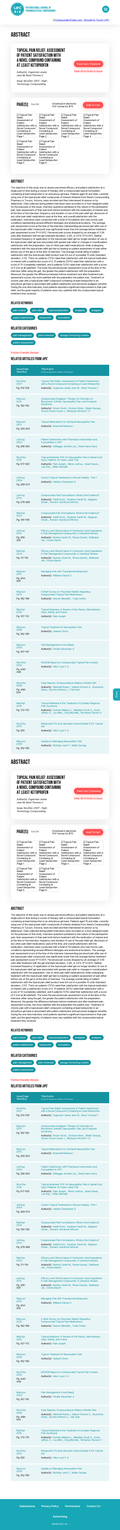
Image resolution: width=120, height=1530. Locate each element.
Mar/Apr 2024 (20, 514)
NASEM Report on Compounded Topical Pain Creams (69, 662)
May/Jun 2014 (20, 593)
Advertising (60, 1516)
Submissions (27, 1506)
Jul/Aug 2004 (20, 479)
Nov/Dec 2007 (21, 382)
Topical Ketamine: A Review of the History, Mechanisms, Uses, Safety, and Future (71, 611)
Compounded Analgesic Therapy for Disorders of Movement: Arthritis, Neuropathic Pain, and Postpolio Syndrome (69, 401)
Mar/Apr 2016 (20, 611)
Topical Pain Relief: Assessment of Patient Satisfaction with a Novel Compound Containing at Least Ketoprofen (70, 382)
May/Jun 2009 (20, 742)
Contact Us (93, 1506)
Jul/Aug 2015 (20, 532)
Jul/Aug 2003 (20, 441)
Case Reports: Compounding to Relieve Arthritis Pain (68, 682)
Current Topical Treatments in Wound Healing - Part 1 (69, 477)
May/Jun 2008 (20, 628)
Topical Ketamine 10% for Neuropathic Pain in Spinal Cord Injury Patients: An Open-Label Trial (71, 458)
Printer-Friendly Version (25, 352)
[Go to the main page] (33, 9)
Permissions (72, 1506)
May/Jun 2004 (20, 646)
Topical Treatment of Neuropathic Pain (61, 627)
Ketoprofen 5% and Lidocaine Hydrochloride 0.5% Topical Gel (72, 725)
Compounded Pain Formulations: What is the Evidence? (70, 495)
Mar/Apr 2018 (20, 704)
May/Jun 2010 (20, 400)
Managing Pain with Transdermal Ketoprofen (64, 571)
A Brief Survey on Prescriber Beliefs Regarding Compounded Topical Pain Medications (65, 593)
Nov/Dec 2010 (21, 725)
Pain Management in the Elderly (57, 644)
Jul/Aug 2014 (20, 496)
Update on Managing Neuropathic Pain (61, 741)
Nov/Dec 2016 (21, 458)
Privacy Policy (50, 1506)
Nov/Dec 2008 (21, 684)
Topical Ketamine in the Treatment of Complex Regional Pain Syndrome (70, 704)
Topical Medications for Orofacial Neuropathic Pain (68, 421)
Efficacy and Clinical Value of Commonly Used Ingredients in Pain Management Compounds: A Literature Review (71, 532)
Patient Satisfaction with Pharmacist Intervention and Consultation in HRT (69, 441)
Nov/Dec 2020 (21, 664)
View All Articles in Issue (88, 71)
